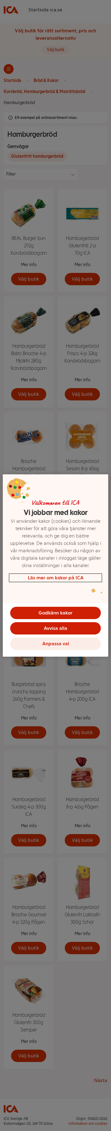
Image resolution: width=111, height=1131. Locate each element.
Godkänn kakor (55, 613)
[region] (55, 565)
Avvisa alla (55, 628)
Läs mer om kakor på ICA (56, 578)
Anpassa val (55, 644)
